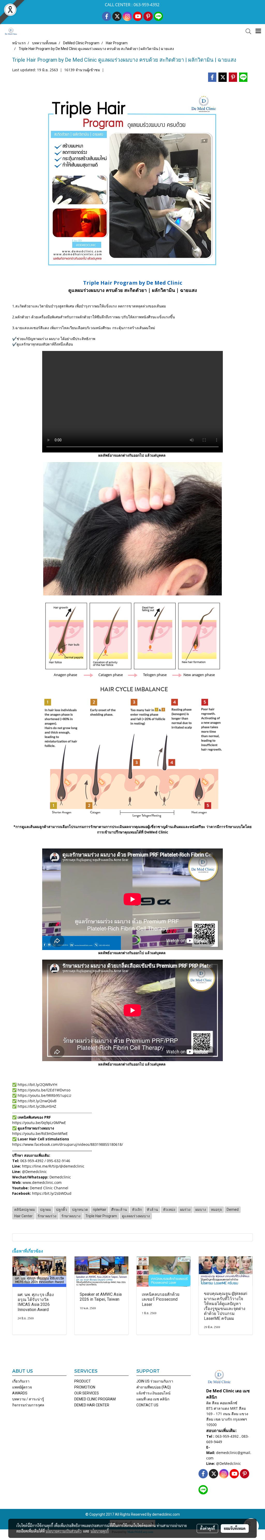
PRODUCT (82, 1381)
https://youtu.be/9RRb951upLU (44, 1095)
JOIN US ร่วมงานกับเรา (154, 1381)
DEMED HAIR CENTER (91, 1405)
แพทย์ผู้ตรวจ (22, 1387)
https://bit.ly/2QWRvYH (37, 1084)
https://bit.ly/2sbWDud (51, 1193)
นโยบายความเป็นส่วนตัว (64, 1531)
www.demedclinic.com (42, 1182)
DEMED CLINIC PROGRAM (95, 1399)
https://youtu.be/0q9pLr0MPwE (39, 1122)
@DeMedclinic (228, 1463)
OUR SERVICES (86, 1393)
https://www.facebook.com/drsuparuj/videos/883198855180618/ (67, 1144)
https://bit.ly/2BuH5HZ (37, 1106)
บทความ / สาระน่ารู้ (28, 1399)
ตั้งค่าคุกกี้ (207, 1528)
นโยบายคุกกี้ (100, 1531)
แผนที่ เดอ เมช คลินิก (152, 1399)
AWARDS (19, 1393)
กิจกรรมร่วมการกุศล (28, 1405)
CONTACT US (147, 1405)
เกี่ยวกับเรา (21, 1381)
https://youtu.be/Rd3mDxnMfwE (40, 1133)
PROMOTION (84, 1387)
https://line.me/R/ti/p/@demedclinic (53, 1166)
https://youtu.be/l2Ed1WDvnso (43, 1090)
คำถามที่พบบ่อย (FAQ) (153, 1387)
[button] (246, 31)
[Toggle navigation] (258, 31)
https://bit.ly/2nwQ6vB (36, 1100)
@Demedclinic (34, 1171)
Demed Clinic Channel (49, 1187)
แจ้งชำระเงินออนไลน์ (153, 1393)
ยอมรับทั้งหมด (235, 1528)
